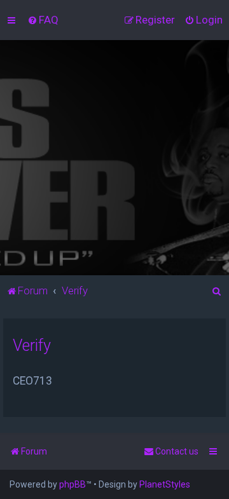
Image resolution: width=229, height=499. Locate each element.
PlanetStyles (164, 484)
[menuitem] (43, 20)
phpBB (72, 484)
